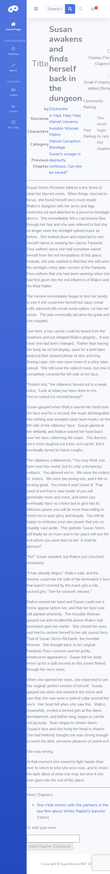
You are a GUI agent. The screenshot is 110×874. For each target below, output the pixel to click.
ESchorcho (58, 109)
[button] (80, 9)
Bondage (57, 147)
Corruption (71, 141)
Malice (55, 134)
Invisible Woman (64, 128)
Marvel (55, 141)
